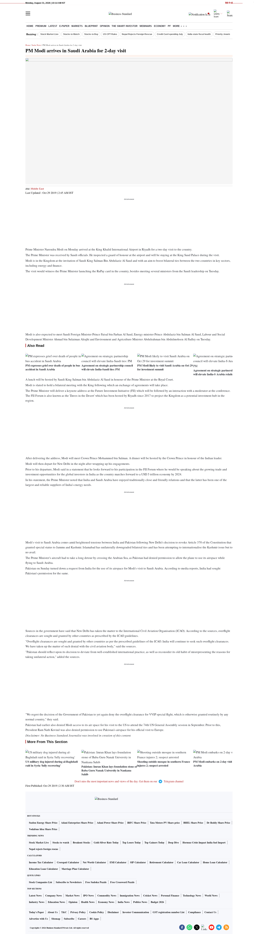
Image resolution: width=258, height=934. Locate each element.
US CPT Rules (110, 34)
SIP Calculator (138, 862)
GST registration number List (168, 912)
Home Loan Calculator (215, 862)
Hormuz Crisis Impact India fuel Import (204, 842)
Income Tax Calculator (41, 862)
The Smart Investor (124, 26)
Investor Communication (136, 912)
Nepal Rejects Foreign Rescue (137, 34)
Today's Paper (36, 912)
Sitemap (55, 918)
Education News (56, 902)
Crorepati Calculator (68, 862)
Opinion (105, 26)
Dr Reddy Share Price (218, 822)
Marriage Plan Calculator (75, 869)
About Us (53, 912)
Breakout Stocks (81, 842)
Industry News (36, 902)
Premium (40, 26)
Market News (72, 895)
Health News (87, 902)
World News (211, 895)
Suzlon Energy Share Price (43, 822)
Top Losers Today (131, 842)
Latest (52, 26)
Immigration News (130, 895)
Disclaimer (113, 912)
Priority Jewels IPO (224, 34)
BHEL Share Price (193, 822)
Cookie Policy (96, 912)
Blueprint (91, 26)
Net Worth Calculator (94, 862)
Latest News (35, 895)
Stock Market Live (49, 34)
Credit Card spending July (170, 34)
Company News (53, 895)
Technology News (192, 895)
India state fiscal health (199, 34)
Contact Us (210, 912)
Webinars (146, 26)
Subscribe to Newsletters (69, 882)
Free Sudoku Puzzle (96, 882)
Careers (82, 918)
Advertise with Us (38, 918)
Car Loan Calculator (188, 862)
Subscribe (69, 918)
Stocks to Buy (91, 34)
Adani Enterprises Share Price (77, 822)
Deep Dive (173, 842)
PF (169, 26)
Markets (77, 26)
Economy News (106, 902)
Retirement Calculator (161, 862)
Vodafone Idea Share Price (43, 829)
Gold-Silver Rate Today (106, 842)
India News (36, 45)
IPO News (88, 895)
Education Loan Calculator (43, 869)
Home (30, 26)
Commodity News (106, 895)
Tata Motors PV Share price (165, 822)
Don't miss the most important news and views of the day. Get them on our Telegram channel (129, 781)
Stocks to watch (60, 842)
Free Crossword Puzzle (122, 882)
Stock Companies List (40, 882)
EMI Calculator (118, 862)
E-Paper (64, 26)
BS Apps (94, 918)
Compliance (194, 912)
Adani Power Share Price (110, 822)
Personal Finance (170, 895)
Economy (160, 26)
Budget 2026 (157, 902)
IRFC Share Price (136, 822)
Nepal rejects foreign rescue (43, 849)
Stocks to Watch (71, 34)
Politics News (140, 902)
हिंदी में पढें (229, 3)
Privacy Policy (78, 912)
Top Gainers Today (154, 842)
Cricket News (150, 895)
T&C (64, 912)
